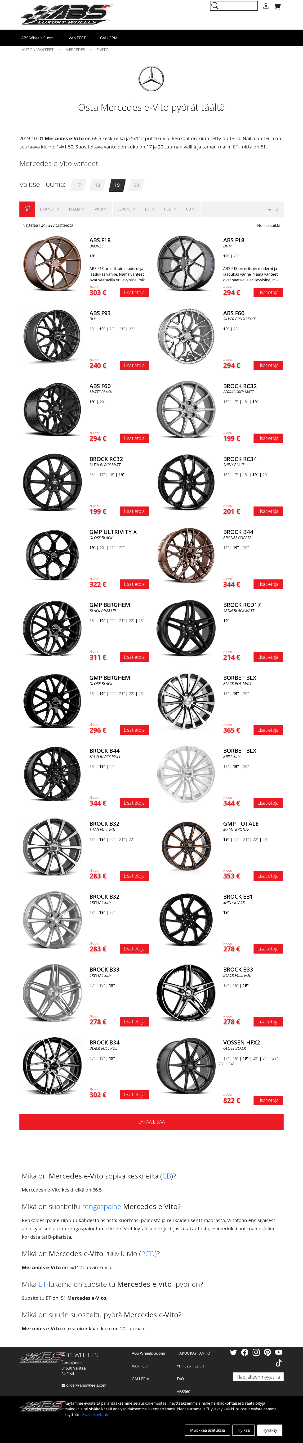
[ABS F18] (52, 263)
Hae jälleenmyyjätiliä (258, 1377)
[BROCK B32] (52, 846)
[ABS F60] (186, 336)
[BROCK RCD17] (186, 627)
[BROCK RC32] (186, 409)
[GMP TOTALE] (186, 846)
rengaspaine (101, 1206)
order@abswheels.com (85, 1385)
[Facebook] (245, 1352)
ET (236, 146)
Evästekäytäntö (96, 1414)
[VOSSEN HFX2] (186, 1065)
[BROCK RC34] (186, 481)
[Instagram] (257, 1352)
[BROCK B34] (52, 1065)
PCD (148, 1253)
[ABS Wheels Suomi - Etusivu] (66, 14)
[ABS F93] (52, 336)
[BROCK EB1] (186, 919)
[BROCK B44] (186, 554)
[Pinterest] (268, 1352)
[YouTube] (279, 1352)
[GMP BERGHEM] (52, 627)
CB (166, 1176)
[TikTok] (279, 1363)
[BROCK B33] (52, 992)
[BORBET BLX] (186, 700)
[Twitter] (234, 1352)
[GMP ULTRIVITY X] (52, 554)
